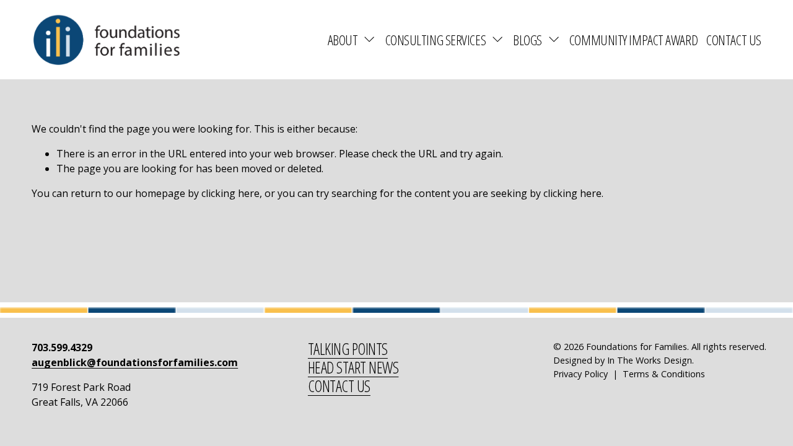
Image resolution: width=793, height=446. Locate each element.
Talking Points (348, 349)
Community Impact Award (633, 39)
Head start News (353, 368)
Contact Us (733, 39)
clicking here (230, 193)
